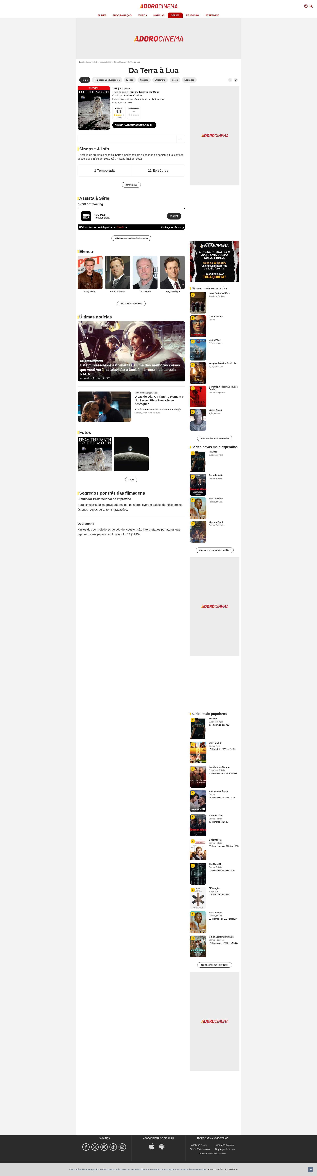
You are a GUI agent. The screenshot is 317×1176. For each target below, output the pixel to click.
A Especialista (216, 316)
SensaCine (196, 1149)
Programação (122, 15)
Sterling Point (216, 522)
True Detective (216, 498)
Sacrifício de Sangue (219, 767)
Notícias (158, 15)
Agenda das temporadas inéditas (214, 550)
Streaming (212, 15)
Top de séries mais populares (215, 965)
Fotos (85, 432)
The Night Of (215, 864)
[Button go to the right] (236, 80)
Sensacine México (209, 1153)
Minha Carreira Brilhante (221, 937)
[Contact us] (123, 1147)
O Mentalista (215, 840)
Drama (128, 88)
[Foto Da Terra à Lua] (95, 454)
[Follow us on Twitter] (95, 1147)
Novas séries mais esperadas (215, 438)
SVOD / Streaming (90, 204)
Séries (175, 15)
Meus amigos (133, 108)
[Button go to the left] (230, 80)
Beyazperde (221, 1149)
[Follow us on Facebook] (86, 1147)
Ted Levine (158, 99)
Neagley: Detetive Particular (223, 363)
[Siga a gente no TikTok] (113, 1147)
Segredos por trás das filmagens (112, 493)
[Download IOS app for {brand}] (153, 1146)
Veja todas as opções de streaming (131, 238)
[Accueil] (158, 6)
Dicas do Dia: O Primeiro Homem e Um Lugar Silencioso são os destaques (159, 400)
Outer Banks (215, 743)
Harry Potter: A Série (219, 293)
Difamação (214, 888)
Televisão (192, 15)
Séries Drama (119, 62)
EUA (130, 102)
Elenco (86, 251)
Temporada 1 (131, 185)
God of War (214, 340)
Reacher (213, 452)
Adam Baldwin (142, 99)
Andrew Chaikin (133, 95)
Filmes (102, 15)
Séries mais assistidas (102, 62)
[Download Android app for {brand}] (163, 1146)
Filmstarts (220, 1145)
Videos (142, 15)
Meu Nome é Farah (218, 791)
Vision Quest (215, 410)
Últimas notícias (95, 316)
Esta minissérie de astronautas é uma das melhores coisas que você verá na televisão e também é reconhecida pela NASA (130, 369)
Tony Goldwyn (172, 291)
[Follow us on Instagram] (104, 1147)
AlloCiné (195, 1145)
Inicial (81, 62)
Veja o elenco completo (131, 303)
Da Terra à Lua (153, 70)
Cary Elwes (127, 99)
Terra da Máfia (216, 475)
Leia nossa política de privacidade (222, 1169)
